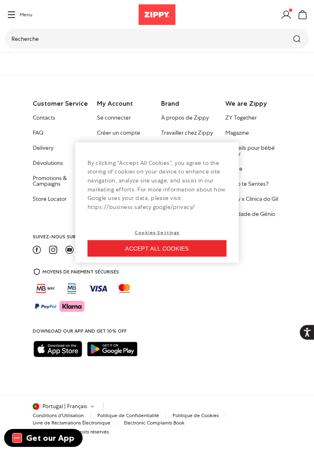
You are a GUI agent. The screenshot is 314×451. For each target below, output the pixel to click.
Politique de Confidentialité (128, 415)
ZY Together (241, 118)
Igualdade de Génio (250, 214)
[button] (302, 15)
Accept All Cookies (156, 248)
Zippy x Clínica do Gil (251, 199)
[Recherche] (298, 39)
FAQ (38, 133)
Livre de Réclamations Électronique (71, 423)
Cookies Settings (157, 232)
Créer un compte (118, 133)
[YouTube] (69, 250)
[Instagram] (53, 250)
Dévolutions (48, 163)
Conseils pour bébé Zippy (250, 151)
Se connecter (114, 118)
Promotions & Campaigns (50, 181)
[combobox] (157, 39)
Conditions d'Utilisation (58, 415)
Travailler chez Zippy (187, 133)
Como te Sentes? (247, 184)
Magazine (237, 133)
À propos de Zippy (185, 118)
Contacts (44, 118)
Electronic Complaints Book (154, 423)
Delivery (43, 148)
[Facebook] (37, 250)
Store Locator (50, 199)
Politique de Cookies (196, 415)
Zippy (13, 64)
